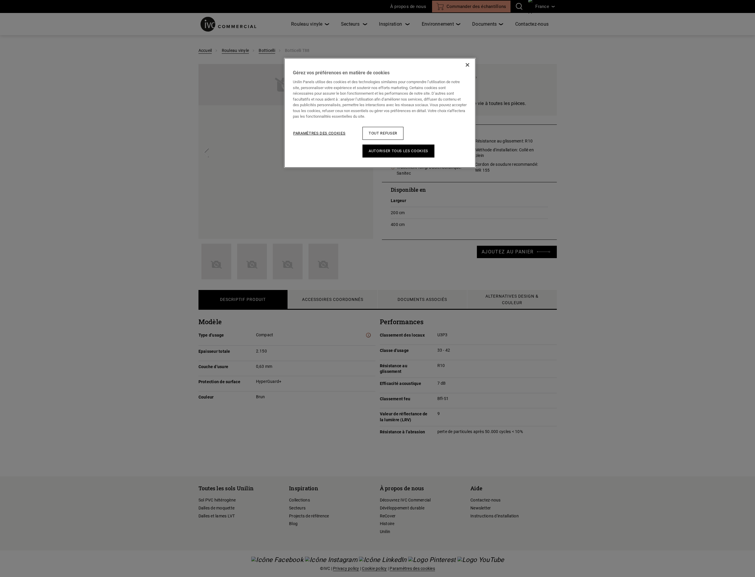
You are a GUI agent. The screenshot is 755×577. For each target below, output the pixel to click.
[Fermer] (467, 64)
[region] (380, 113)
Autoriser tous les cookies (398, 151)
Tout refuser (383, 133)
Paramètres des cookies (319, 133)
